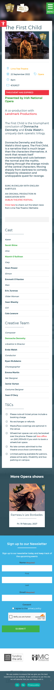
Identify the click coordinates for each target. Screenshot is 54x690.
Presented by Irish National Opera (23, 99)
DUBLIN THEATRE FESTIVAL (19, 200)
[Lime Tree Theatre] (19, 8)
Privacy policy (33, 685)
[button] (3, 23)
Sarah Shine (11, 245)
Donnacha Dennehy (15, 338)
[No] (51, 680)
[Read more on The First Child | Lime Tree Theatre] (27, 45)
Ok (17, 685)
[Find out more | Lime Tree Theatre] (13, 657)
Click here (10, 205)
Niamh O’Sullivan (14, 256)
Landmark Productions (21, 113)
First (27, 573)
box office (42, 436)
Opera (41, 74)
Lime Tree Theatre (19, 68)
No (23, 685)
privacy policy (34, 608)
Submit (21, 629)
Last (27, 585)
